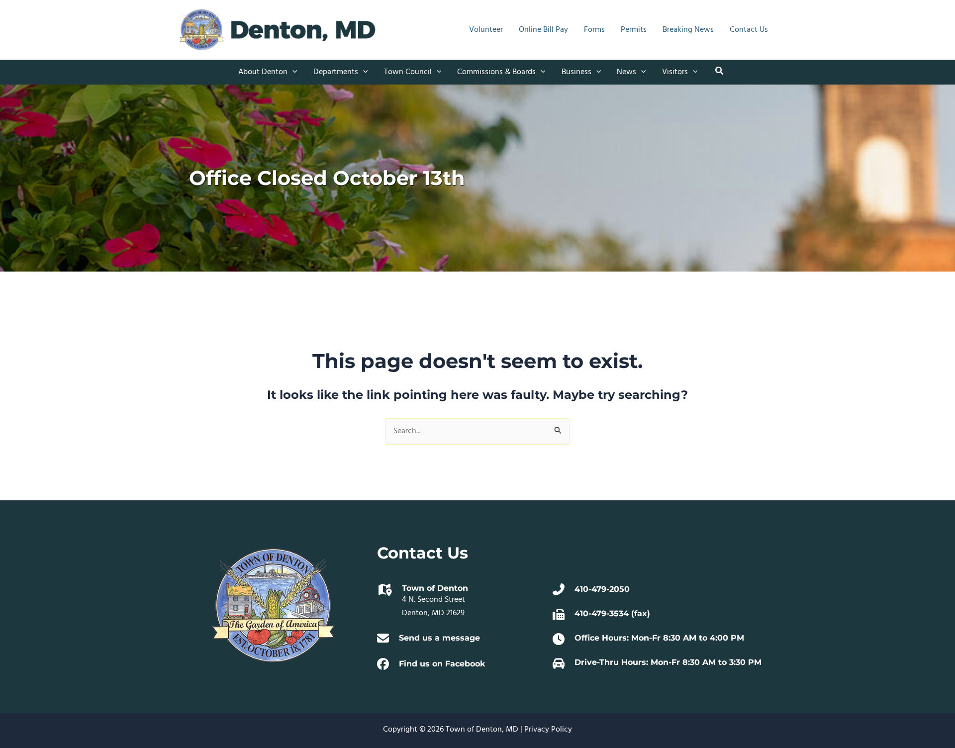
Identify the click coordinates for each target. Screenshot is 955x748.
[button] (292, 72)
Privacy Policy (548, 729)
